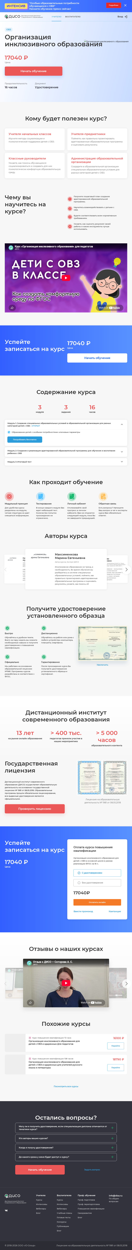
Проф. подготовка (86, 1200)
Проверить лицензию (34, 809)
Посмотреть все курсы (66, 1086)
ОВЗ (8, 29)
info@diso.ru (115, 1195)
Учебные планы (64, 1213)
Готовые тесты (64, 1217)
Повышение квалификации (91, 1209)
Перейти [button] (115, 1046)
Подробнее (113, 5)
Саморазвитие (85, 1213)
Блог (38, 1213)
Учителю (56, 17)
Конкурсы (61, 1222)
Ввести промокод (83, 911)
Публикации (63, 1226)
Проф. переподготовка (89, 1204)
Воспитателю (72, 17)
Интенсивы (41, 1204)
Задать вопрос (92, 1169)
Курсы (39, 1200)
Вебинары (41, 1209)
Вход (120, 16)
